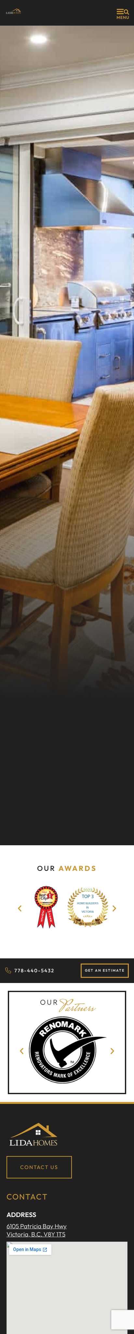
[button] (20, 908)
